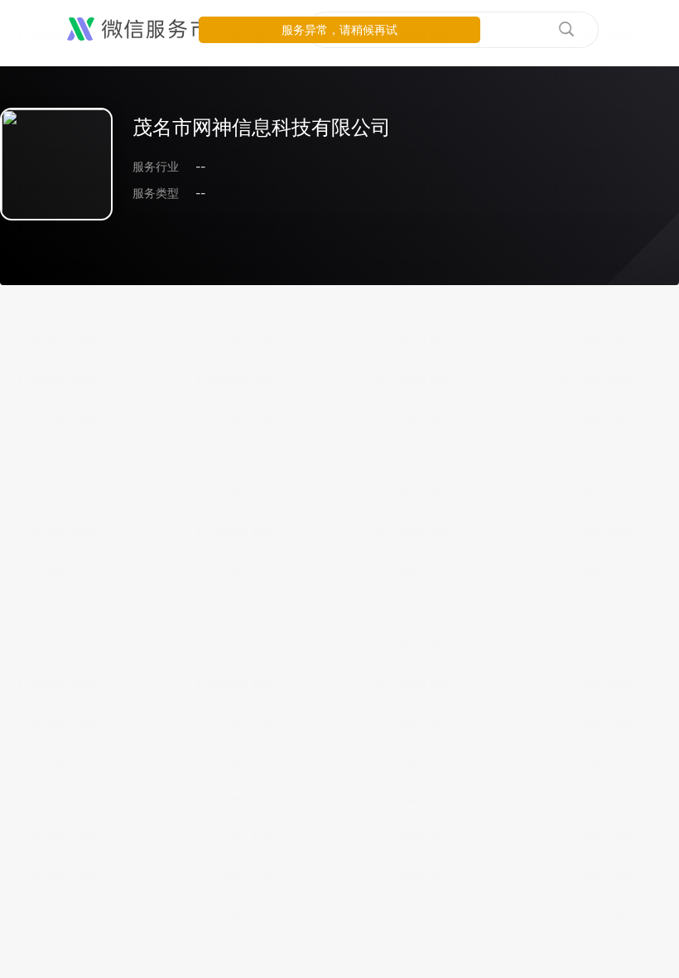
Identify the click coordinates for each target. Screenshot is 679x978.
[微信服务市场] (148, 29)
